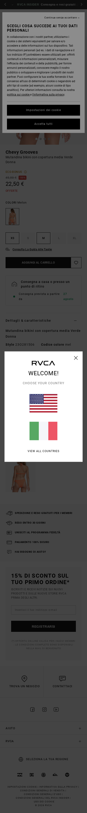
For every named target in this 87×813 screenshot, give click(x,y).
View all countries (43, 451)
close (76, 358)
